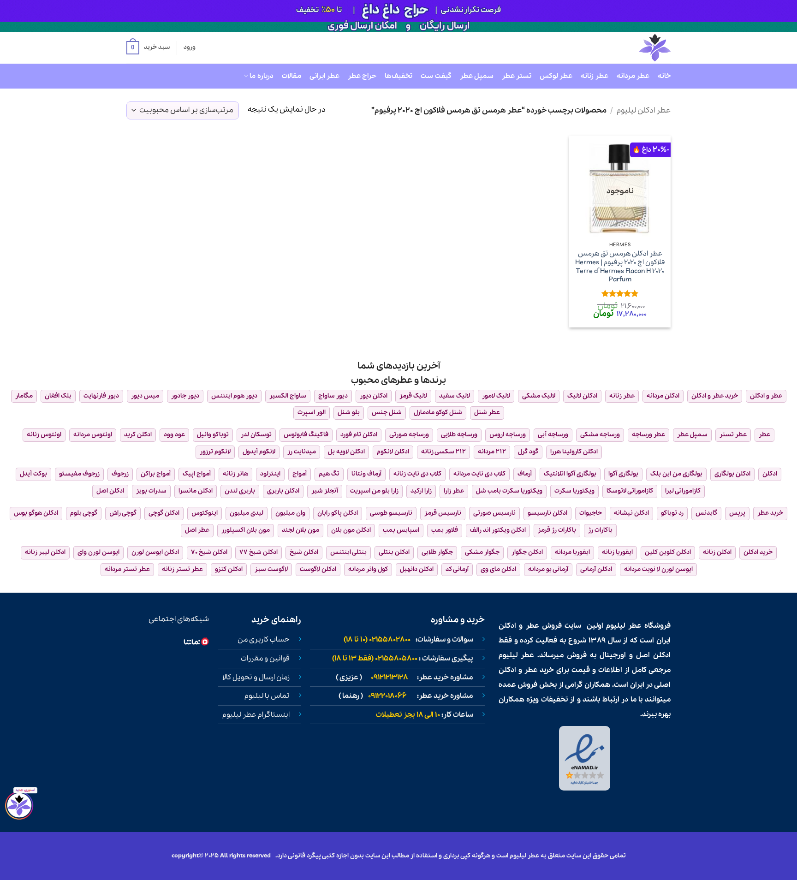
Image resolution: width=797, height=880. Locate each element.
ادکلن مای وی (498, 569)
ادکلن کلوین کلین (668, 552)
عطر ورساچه (648, 434)
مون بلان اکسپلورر (245, 530)
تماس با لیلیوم (267, 696)
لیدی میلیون (246, 513)
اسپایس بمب (401, 530)
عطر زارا (454, 491)
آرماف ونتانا (366, 474)
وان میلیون (290, 513)
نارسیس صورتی (494, 513)
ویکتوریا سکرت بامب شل (509, 491)
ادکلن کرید (138, 434)
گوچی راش (123, 513)
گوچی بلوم (83, 513)
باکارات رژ (600, 530)
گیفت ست (436, 76)
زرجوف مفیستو (79, 474)
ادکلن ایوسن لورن (155, 552)
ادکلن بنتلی (394, 552)
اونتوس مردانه (92, 434)
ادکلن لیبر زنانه (45, 552)
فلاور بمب (444, 530)
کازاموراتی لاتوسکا (630, 491)
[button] (148, 48)
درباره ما (261, 76)
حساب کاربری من (264, 640)
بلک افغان (58, 396)
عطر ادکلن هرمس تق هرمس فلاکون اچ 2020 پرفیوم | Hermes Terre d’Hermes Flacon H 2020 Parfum (620, 267)
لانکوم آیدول (259, 451)
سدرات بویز (151, 491)
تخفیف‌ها (398, 76)
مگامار (24, 396)
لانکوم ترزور (215, 451)
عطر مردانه (633, 76)
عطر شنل (487, 412)
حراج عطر (362, 76)
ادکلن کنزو (229, 569)
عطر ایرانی (324, 76)
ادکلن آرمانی (596, 569)
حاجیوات (590, 513)
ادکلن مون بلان (351, 530)
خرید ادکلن (758, 552)
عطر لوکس (556, 76)
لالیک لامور (496, 396)
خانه (664, 76)
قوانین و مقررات (265, 659)
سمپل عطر (477, 76)
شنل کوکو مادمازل (438, 412)
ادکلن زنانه (717, 552)
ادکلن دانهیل (417, 569)
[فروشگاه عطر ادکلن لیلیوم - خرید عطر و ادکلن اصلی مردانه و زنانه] (632, 48)
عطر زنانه (594, 76)
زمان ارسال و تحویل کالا (256, 677)
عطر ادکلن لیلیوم (644, 110)
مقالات (291, 76)
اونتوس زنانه (44, 434)
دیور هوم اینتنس (234, 396)
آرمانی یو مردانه (548, 569)
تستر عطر (516, 76)
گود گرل (528, 451)
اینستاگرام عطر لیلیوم (256, 715)
